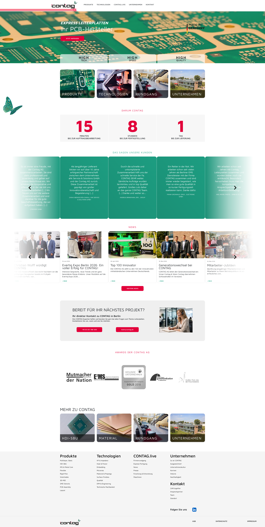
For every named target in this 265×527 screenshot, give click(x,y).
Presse (136, 470)
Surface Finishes (103, 477)
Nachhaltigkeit (175, 477)
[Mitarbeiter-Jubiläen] (132, 244)
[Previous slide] (30, 188)
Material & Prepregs (104, 474)
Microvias (100, 470)
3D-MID (63, 480)
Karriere (173, 470)
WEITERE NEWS (132, 288)
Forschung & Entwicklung (143, 474)
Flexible (63, 470)
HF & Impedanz (102, 460)
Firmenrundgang (140, 460)
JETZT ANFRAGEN (72, 38)
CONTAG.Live (119, 4)
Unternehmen (135, 4)
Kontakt (150, 4)
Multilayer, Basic (66, 460)
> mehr (64, 281)
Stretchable (64, 477)
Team (172, 495)
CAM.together (175, 488)
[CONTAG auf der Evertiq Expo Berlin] (181, 244)
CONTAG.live (145, 456)
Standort (173, 498)
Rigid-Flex (64, 474)
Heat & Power (102, 464)
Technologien (103, 4)
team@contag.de (127, 329)
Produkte (88, 4)
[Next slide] (235, 188)
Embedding (101, 467)
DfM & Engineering (104, 484)
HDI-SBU (63, 464)
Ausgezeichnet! (176, 464)
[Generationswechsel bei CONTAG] (84, 244)
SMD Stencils (65, 484)
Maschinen (138, 477)
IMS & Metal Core (66, 467)
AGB (194, 521)
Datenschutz (221, 521)
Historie (173, 474)
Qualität (100, 480)
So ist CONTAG (175, 460)
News (136, 467)
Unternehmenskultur (178, 467)
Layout (62, 490)
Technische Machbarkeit (106, 487)
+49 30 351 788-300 (89, 329)
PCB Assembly (65, 487)
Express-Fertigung (140, 464)
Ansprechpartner (176, 492)
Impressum (252, 521)
